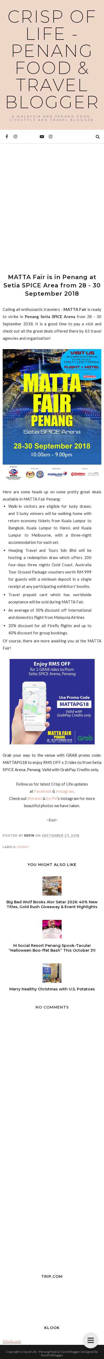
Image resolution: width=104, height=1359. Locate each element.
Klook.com (12, 1341)
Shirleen (34, 798)
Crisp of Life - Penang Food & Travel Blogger (52, 59)
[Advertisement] (52, 203)
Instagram (65, 791)
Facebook (42, 791)
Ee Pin (51, 798)
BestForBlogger (52, 1355)
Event (24, 847)
